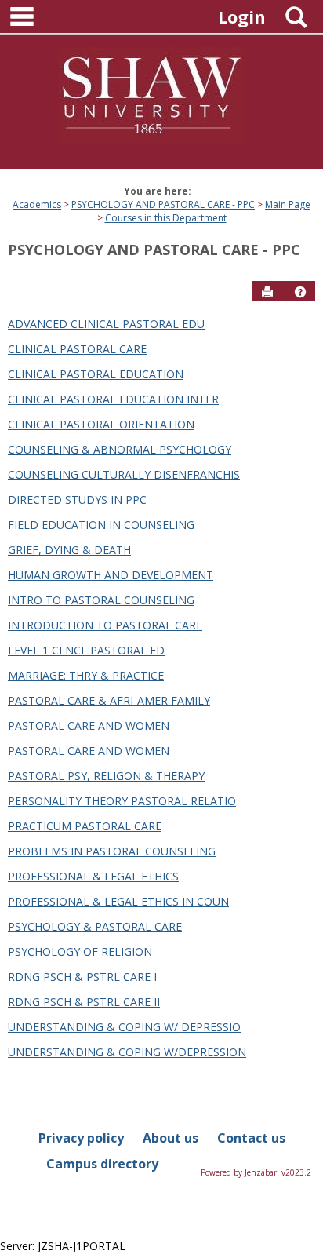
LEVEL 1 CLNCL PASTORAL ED (86, 650)
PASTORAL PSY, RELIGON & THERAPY (106, 775)
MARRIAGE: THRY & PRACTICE (86, 675)
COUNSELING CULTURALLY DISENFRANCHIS (124, 474)
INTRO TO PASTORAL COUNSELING (101, 599)
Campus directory (102, 1163)
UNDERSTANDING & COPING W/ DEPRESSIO (124, 1026)
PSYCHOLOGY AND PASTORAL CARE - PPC (163, 204)
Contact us (251, 1137)
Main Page (287, 204)
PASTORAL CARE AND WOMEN (88, 725)
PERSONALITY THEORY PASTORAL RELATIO (122, 800)
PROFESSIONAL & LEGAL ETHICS (93, 876)
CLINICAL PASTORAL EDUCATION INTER (113, 399)
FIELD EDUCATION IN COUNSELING (101, 524)
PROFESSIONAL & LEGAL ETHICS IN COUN (118, 901)
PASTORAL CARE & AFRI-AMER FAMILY (109, 700)
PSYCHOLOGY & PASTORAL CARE (95, 926)
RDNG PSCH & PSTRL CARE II (84, 1001)
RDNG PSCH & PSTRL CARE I (82, 976)
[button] (300, 292)
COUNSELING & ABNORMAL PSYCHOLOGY (119, 449)
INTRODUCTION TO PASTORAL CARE (105, 625)
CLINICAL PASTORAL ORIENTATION (101, 424)
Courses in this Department (166, 217)
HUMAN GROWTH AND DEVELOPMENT (110, 574)
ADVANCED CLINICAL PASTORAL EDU (106, 323)
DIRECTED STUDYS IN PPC (77, 499)
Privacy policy (81, 1137)
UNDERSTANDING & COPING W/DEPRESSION (127, 1051)
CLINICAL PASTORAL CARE (77, 348)
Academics (37, 204)
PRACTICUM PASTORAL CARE (85, 825)
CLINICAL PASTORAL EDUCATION (95, 373)
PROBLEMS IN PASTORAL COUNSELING (112, 851)
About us (170, 1137)
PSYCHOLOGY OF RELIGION (80, 951)
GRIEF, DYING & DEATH (69, 549)
